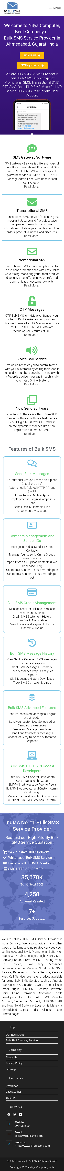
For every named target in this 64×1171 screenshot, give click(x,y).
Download (12, 1086)
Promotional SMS (32, 260)
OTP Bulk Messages (24, 955)
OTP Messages (32, 309)
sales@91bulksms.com (29, 1136)
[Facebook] (8, 1114)
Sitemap (11, 1069)
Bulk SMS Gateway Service (22, 1040)
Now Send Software (32, 408)
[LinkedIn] (20, 1114)
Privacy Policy (14, 1063)
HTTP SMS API (52, 1001)
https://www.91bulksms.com (32, 1145)
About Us (11, 1057)
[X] (14, 1114)
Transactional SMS (32, 211)
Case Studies (13, 1091)
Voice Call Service (32, 359)
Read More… (32, 186)
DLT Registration (16, 1034)
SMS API (11, 1097)
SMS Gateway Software (32, 157)
